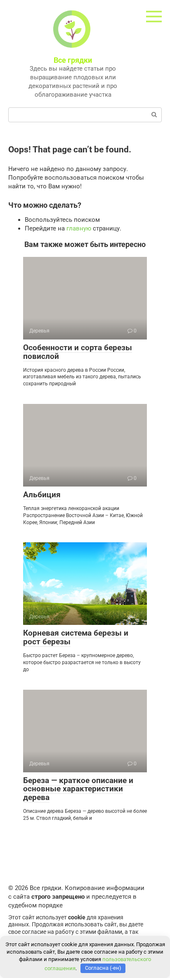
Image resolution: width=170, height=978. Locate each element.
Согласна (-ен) (103, 968)
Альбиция (42, 494)
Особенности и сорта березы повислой (77, 352)
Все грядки (73, 60)
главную (78, 228)
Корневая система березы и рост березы (75, 637)
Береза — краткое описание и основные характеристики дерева (78, 789)
